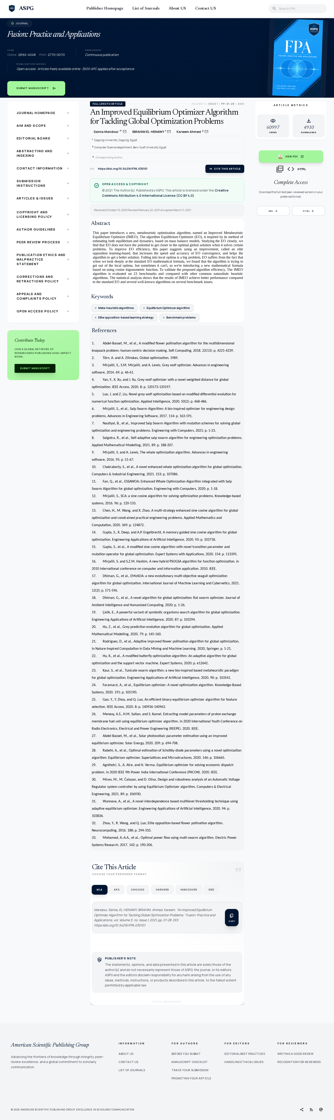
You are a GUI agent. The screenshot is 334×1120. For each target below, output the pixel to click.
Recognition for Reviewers (299, 1062)
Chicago (138, 889)
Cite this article (225, 169)
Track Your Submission (190, 1070)
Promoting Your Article (191, 1078)
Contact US (205, 9)
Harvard (162, 889)
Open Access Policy (43, 311)
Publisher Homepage (104, 9)
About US (177, 9)
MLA (99, 889)
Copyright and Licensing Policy (43, 214)
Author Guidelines (43, 229)
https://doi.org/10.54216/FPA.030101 (122, 169)
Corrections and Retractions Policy (43, 278)
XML (273, 210)
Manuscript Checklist (190, 1062)
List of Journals (146, 9)
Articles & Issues (43, 198)
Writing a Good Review (295, 1054)
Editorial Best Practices (244, 1054)
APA (117, 889)
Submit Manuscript (36, 88)
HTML (308, 210)
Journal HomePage (43, 113)
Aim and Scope (43, 125)
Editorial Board (43, 138)
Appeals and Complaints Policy (43, 296)
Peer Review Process (43, 242)
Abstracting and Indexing (43, 153)
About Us (126, 1054)
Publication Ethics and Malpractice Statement (43, 259)
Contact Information (43, 168)
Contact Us (128, 1062)
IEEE (211, 889)
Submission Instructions (43, 183)
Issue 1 (213, 103)
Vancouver (188, 889)
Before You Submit (186, 1054)
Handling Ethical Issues (244, 1062)
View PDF (294, 156)
